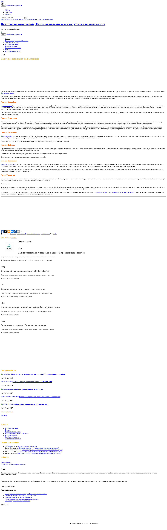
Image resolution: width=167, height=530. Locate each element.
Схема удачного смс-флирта (27, 446)
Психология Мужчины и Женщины (16, 41)
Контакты (8, 14)
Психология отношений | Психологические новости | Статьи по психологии (53, 24)
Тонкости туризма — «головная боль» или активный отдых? (39, 448)
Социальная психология (13, 48)
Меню (3, 5)
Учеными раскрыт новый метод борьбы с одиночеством (30, 307)
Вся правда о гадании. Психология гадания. (24, 325)
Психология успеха (11, 46)
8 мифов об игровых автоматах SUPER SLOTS (25, 271)
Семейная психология (12, 42)
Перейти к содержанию (14, 5)
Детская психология (11, 44)
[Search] (25, 18)
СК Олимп (8, 446)
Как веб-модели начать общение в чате (32, 404)
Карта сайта (8, 12)
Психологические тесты (12, 51)
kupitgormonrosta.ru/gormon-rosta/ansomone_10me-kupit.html (115, 192)
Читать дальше (46, 260)
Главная (7, 11)
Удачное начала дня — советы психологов (23, 289)
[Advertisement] (83, 75)
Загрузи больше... (6, 462)
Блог (6, 9)
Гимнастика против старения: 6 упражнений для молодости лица (40, 451)
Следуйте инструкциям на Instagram (14, 464)
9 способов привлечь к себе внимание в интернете (39, 397)
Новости (7, 49)
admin (55, 234)
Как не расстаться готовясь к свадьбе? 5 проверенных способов (51, 252)
